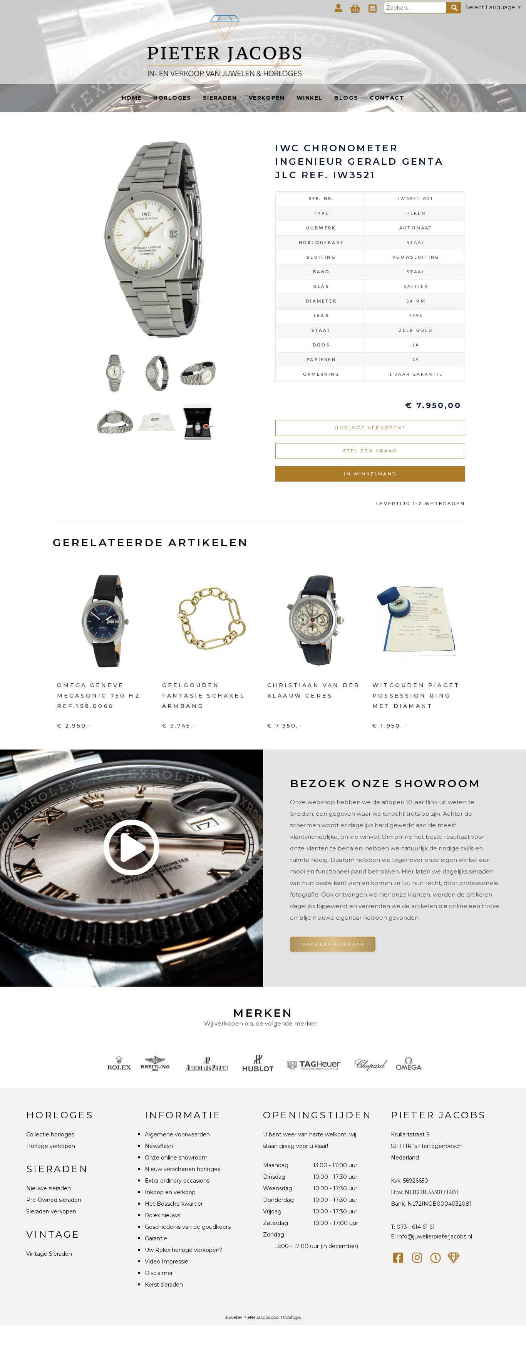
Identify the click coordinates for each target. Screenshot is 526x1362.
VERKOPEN (267, 97)
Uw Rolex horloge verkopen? (183, 1250)
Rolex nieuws (162, 1215)
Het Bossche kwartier (174, 1203)
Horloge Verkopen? (370, 427)
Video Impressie (166, 1261)
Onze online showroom (176, 1157)
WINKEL (310, 97)
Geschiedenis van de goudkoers (188, 1226)
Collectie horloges (50, 1134)
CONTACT (387, 97)
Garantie (156, 1238)
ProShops (291, 1317)
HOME (132, 97)
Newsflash (159, 1146)
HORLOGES (172, 97)
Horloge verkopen (50, 1146)
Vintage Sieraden (49, 1253)
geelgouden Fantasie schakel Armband (203, 695)
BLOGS (346, 97)
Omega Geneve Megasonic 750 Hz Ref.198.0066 (99, 695)
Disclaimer (159, 1273)
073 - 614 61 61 (416, 1226)
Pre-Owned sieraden (53, 1199)
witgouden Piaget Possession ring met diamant (416, 695)
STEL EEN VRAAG (370, 450)
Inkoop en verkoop (170, 1192)
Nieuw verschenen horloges (182, 1169)
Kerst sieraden (164, 1284)
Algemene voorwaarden (177, 1134)
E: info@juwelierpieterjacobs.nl (431, 1236)
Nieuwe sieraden (48, 1188)
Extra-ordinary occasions (177, 1180)
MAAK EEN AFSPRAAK (333, 944)
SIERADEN (220, 97)
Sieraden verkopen (51, 1211)
